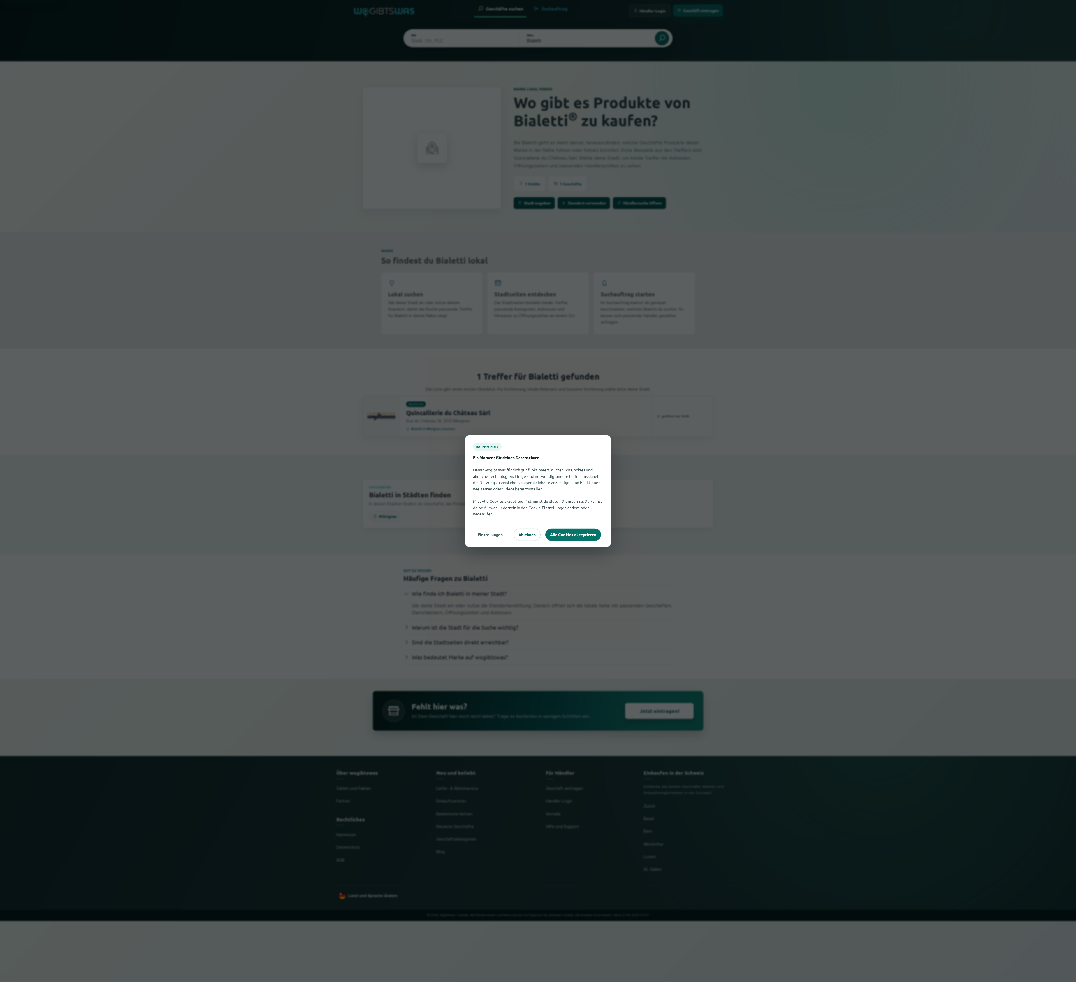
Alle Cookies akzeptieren (573, 534)
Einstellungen (490, 534)
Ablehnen (527, 534)
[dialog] (538, 491)
